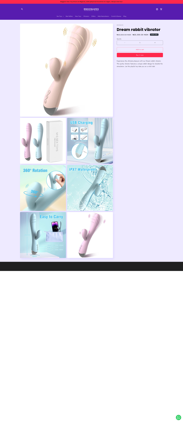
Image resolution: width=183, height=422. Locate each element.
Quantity (119, 39)
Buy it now (140, 55)
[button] (22, 9)
